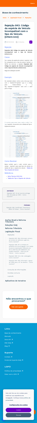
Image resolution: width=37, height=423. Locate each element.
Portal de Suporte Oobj (13, 360)
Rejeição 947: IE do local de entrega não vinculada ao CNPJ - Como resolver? (18, 193)
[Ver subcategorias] (3, 221)
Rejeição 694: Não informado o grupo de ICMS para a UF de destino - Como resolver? (21, 262)
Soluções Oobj (11, 225)
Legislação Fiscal (15, 17)
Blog (6, 346)
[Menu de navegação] (33, 3)
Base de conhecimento (13, 333)
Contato (7, 357)
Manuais (8, 336)
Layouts (10, 276)
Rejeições (28, 17)
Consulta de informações (17, 270)
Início (4, 17)
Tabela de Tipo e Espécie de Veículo (18, 169)
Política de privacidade (13, 371)
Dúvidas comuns (14, 273)
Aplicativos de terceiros (15, 281)
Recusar (18, 415)
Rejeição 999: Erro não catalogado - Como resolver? (20, 256)
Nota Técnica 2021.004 (15, 176)
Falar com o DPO (11, 374)
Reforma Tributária (13, 228)
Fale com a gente (17, 307)
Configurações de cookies (18, 405)
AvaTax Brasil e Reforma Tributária (15, 221)
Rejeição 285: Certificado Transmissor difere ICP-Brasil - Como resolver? (18, 207)
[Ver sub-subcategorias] (6, 235)
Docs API (8, 339)
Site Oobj (8, 343)
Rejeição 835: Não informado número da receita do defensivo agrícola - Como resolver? (20, 240)
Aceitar (18, 410)
